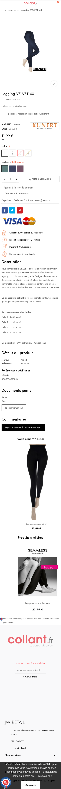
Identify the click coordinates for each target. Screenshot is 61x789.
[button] (5, 579)
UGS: (4, 128)
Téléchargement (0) (14, 407)
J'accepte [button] (30, 785)
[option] (30, 51)
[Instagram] (33, 696)
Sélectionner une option (30, 518)
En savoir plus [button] (44, 776)
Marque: (7, 124)
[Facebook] (27, 696)
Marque (5, 359)
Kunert (17, 124)
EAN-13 (5, 375)
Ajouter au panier (40, 179)
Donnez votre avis (12, 99)
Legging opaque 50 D (30, 523)
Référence (7, 363)
